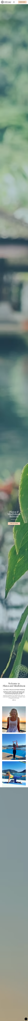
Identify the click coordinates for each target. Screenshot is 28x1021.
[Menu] (14, 2)
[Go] (26, 1019)
